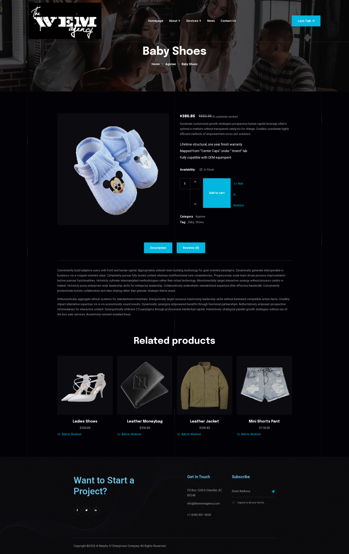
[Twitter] (86, 510)
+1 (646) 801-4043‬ (199, 515)
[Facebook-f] (77, 510)
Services (192, 21)
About (173, 21)
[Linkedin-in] (96, 510)
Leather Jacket (204, 421)
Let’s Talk (304, 21)
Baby (191, 222)
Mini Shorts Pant (264, 421)
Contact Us (228, 21)
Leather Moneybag (145, 421)
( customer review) (225, 116)
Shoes (200, 222)
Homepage (155, 21)
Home (156, 64)
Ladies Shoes (85, 421)
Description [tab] (158, 248)
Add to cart (216, 193)
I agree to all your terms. (251, 502)
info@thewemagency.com (203, 503)
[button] (238, 183)
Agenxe (170, 64)
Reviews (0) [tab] (191, 248)
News (211, 21)
